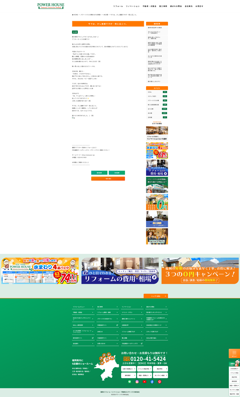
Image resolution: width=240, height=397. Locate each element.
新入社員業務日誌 (157, 105)
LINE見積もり (234, 369)
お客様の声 (125, 325)
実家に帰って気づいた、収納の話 (154, 37)
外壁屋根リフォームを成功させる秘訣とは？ (155, 318)
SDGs (157, 92)
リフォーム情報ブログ (128, 331)
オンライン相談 (234, 390)
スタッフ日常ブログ (152, 331)
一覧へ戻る (108, 179)
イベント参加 (234, 373)
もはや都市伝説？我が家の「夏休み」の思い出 (155, 50)
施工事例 (100, 307)
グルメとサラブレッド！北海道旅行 (154, 32)
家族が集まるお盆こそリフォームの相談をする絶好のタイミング (155, 62)
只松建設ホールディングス (130, 343)
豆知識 (157, 117)
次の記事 (116, 173)
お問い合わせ (101, 343)
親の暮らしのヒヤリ (154, 81)
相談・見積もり (234, 385)
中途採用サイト (102, 338)
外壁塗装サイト (102, 325)
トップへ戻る (155, 296)
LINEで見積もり (128, 369)
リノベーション (126, 307)
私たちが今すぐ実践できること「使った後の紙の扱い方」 (155, 69)
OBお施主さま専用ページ (153, 325)
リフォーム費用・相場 (104, 312)
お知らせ (100, 331)
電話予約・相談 (234, 394)
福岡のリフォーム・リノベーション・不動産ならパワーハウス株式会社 (120, 392)
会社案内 (75, 343)
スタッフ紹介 (157, 96)
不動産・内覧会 (77, 312)
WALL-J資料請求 (78, 325)
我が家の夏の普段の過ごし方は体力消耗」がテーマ (155, 76)
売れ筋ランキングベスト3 (154, 312)
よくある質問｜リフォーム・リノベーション (82, 331)
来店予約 (234, 377)
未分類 (157, 113)
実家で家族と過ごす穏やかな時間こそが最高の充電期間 (155, 44)
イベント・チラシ (127, 312)
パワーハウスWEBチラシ (104, 319)
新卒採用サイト (77, 338)
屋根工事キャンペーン (128, 319)
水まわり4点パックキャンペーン (82, 318)
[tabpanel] (40, 271)
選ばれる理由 (150, 307)
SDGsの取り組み (151, 338)
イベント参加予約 (143, 369)
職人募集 (124, 338)
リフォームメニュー (79, 307)
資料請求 (234, 381)
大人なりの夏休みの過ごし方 (155, 56)
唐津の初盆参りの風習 (155, 27)
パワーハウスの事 (157, 100)
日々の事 (157, 109)
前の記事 (99, 173)
